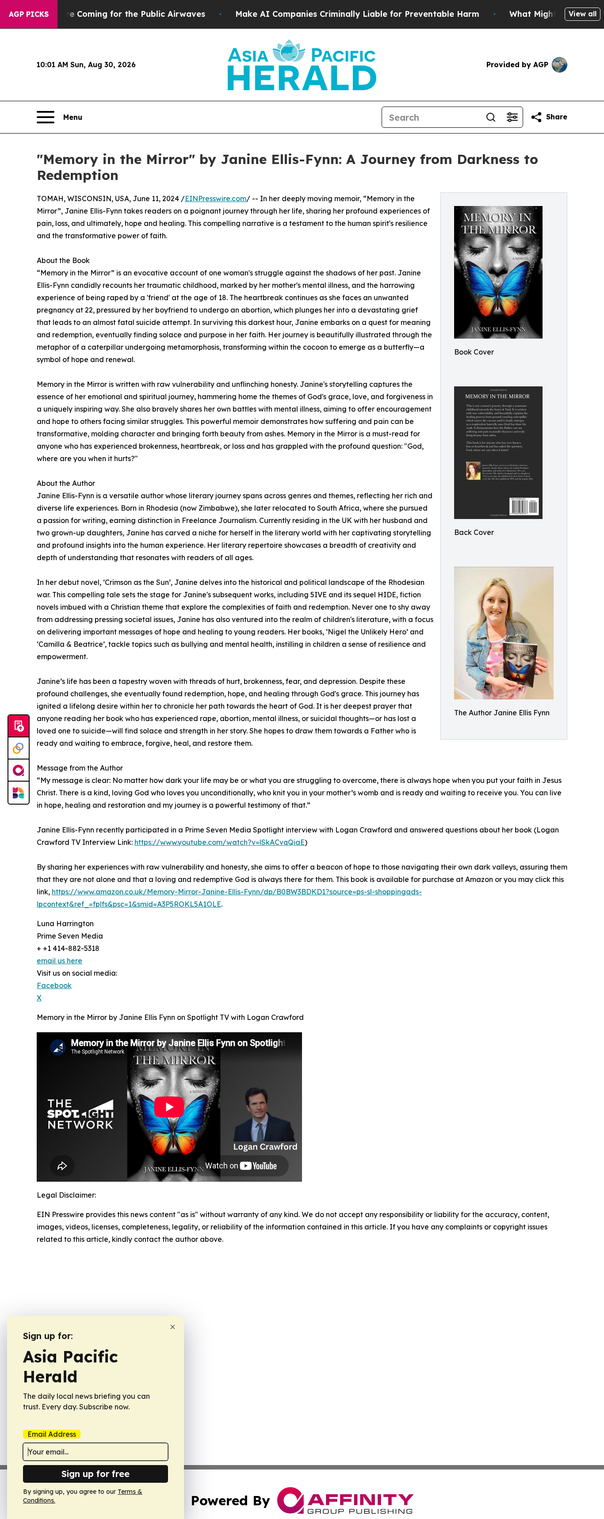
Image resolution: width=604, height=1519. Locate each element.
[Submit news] (18, 726)
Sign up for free (95, 1473)
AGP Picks (29, 14)
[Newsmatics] (18, 793)
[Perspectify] (18, 748)
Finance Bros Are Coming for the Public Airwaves (105, 14)
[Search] (490, 117)
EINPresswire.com (215, 198)
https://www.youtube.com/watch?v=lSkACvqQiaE (219, 842)
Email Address (51, 1434)
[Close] (172, 1327)
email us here (59, 960)
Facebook (54, 985)
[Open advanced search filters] (512, 117)
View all (582, 13)
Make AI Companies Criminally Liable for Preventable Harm (357, 14)
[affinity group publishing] (18, 771)
